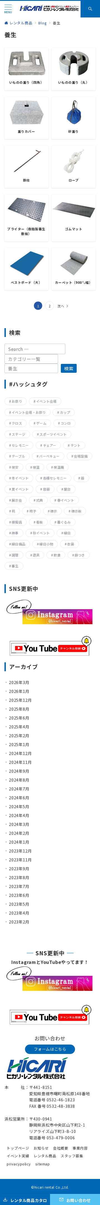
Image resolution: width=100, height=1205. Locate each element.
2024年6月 (19, 797)
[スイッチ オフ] (90, 9)
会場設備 (81, 456)
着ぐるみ (64, 522)
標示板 (76, 511)
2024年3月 (19, 824)
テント (76, 445)
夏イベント (20, 489)
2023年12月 (20, 851)
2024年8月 (19, 780)
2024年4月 (19, 815)
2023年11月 (20, 859)
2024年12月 (20, 753)
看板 (39, 522)
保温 (36, 467)
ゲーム (41, 423)
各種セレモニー (55, 478)
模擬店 (17, 522)
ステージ (18, 434)
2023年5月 (19, 904)
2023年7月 (19, 886)
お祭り (17, 401)
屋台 (67, 489)
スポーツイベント (53, 434)
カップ (65, 412)
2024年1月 (19, 842)
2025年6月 (19, 718)
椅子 (32, 511)
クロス (17, 423)
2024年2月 (19, 833)
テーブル (18, 456)
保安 (15, 467)
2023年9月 (19, 868)
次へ (60, 306)
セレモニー (20, 445)
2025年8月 (19, 709)
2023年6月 (19, 895)
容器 (46, 489)
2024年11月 (20, 762)
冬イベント (20, 478)
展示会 (17, 500)
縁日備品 (18, 544)
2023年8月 (19, 877)
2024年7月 (19, 789)
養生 (15, 565)
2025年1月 (19, 744)
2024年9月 (19, 771)
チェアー (49, 445)
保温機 (59, 467)
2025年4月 (19, 726)
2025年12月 (20, 700)
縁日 (67, 532)
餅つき (80, 555)
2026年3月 (19, 682)
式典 (39, 500)
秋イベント (41, 532)
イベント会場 (46, 401)
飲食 (57, 555)
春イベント (65, 500)
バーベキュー (49, 456)
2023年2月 (19, 922)
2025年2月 (19, 735)
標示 (53, 511)
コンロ (66, 423)
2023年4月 (19, 913)
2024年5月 (19, 806)
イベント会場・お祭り (29, 412)
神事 (15, 532)
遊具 (36, 555)
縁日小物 (46, 544)
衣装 (70, 544)
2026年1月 (19, 691)
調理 (15, 555)
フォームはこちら (50, 1049)
